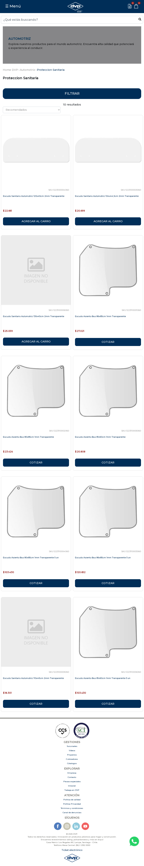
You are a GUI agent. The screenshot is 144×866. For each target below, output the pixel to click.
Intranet (72, 786)
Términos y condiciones (72, 808)
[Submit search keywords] (140, 19)
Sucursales (72, 746)
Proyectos (72, 755)
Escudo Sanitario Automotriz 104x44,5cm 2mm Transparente (107, 196)
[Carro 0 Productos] (136, 6)
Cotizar (108, 342)
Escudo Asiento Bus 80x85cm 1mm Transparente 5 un (31, 557)
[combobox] (72, 20)
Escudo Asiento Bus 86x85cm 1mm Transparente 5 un (103, 557)
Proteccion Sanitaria (50, 70)
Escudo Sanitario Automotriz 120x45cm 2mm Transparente (33, 196)
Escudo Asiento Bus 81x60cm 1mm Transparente (100, 437)
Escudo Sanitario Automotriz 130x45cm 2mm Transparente (33, 316)
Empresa (72, 773)
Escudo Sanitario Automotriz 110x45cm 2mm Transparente (33, 678)
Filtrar (72, 93)
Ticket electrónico (72, 850)
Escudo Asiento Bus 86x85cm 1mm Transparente (100, 316)
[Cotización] (130, 6)
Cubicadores (72, 759)
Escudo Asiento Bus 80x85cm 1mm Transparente (28, 437)
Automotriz (27, 70)
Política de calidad (71, 799)
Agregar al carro (36, 221)
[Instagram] (67, 826)
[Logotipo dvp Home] (75, 6)
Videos (72, 750)
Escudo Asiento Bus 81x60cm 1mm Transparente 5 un (102, 678)
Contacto (72, 777)
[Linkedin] (76, 826)
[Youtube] (85, 826)
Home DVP (10, 70)
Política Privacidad (72, 804)
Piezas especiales (72, 781)
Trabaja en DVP (71, 790)
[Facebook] (58, 826)
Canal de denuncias (72, 812)
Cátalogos (72, 763)
